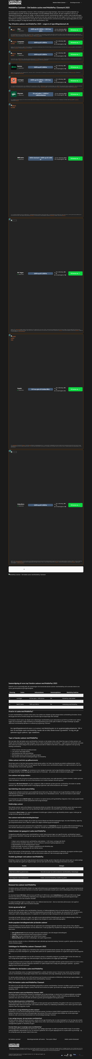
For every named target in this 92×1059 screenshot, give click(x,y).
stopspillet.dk (16, 47)
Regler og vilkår (43, 86)
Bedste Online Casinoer (59, 2)
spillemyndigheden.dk (21, 331)
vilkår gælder (32, 215)
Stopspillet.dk (22, 73)
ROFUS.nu (12, 73)
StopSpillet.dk (37, 59)
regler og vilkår (73, 72)
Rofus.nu (25, 47)
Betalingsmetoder (75, 2)
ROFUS (59, 86)
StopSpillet (76, 99)
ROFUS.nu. (64, 215)
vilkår (43, 59)
